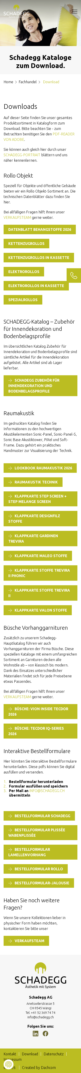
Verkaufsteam (17, 217)
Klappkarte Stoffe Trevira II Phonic (39, 573)
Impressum (13, 1059)
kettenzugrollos (26, 243)
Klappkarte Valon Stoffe (41, 610)
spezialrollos (23, 300)
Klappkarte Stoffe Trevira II (39, 593)
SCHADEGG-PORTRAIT (22, 155)
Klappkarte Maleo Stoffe (41, 556)
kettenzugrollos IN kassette (38, 258)
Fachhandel (28, 82)
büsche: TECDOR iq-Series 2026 (36, 731)
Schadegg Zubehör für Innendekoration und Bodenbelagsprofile (33, 385)
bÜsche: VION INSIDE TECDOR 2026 (38, 711)
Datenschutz (54, 1054)
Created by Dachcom (39, 1068)
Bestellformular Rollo (39, 869)
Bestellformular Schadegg (42, 816)
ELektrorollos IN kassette (36, 286)
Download (30, 1054)
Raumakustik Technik (36, 482)
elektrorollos (23, 272)
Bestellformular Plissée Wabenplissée (36, 832)
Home (8, 82)
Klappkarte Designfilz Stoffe (34, 518)
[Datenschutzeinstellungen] (8, 1064)
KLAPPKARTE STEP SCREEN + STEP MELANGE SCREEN (37, 499)
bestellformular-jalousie (42, 883)
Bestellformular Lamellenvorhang (29, 852)
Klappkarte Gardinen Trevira (33, 538)
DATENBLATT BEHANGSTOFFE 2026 (39, 229)
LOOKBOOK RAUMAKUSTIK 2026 (43, 468)
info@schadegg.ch (47, 791)
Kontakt (10, 1054)
